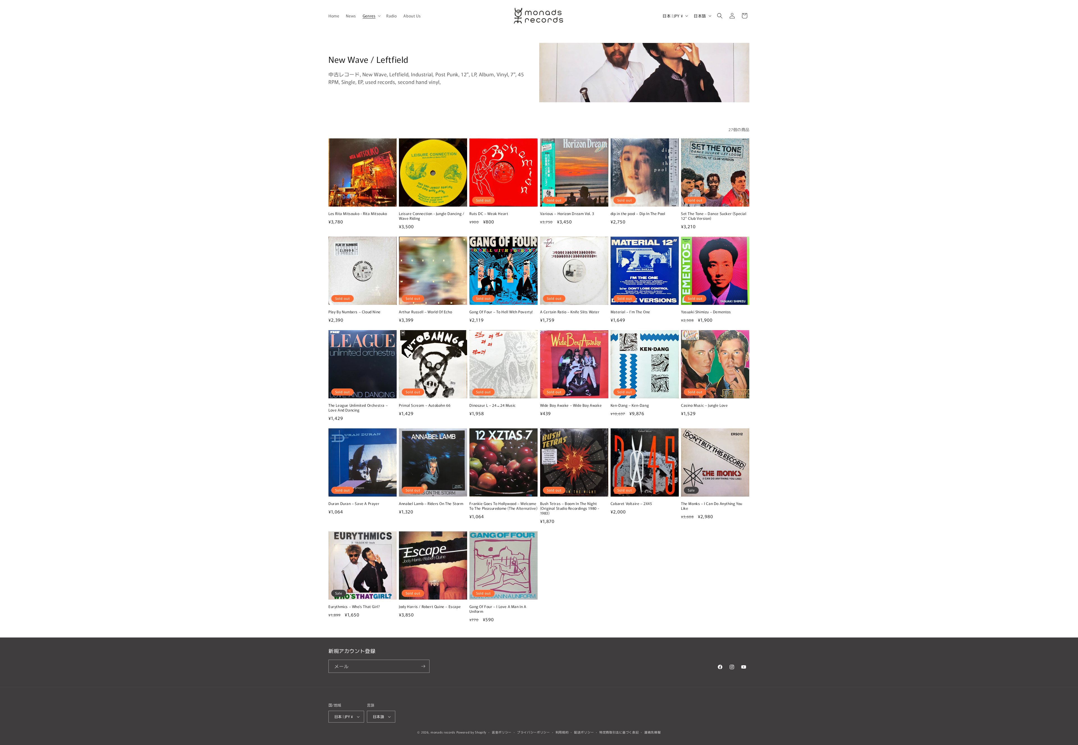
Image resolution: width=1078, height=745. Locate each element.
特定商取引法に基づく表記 (619, 732)
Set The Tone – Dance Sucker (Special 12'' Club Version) (713, 216)
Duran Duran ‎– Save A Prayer (353, 503)
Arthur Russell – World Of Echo (425, 312)
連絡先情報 (652, 732)
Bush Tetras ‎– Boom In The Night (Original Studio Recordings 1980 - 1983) (569, 508)
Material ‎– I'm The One (630, 312)
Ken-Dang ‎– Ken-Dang (630, 405)
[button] (371, 16)
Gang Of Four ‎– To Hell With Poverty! (501, 312)
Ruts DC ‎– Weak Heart (488, 213)
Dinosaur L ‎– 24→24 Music (492, 405)
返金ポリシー (501, 732)
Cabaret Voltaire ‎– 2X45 (631, 503)
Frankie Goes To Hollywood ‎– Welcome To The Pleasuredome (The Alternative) (503, 506)
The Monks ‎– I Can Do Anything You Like (711, 506)
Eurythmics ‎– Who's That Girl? (354, 606)
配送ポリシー (584, 732)
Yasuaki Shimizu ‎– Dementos (706, 312)
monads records (443, 732)
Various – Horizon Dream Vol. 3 (567, 213)
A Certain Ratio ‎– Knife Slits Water (570, 312)
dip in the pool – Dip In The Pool (638, 213)
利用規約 (562, 732)
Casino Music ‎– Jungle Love (704, 405)
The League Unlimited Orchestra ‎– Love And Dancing (358, 408)
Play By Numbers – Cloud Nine (354, 312)
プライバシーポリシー (533, 732)
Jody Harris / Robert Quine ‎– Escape (430, 606)
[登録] (423, 666)
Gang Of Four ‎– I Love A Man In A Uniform (497, 609)
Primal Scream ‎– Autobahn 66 (424, 405)
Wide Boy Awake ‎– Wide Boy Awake (571, 405)
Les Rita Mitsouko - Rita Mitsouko (357, 213)
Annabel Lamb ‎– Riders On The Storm (431, 503)
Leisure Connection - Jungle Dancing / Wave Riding (431, 216)
